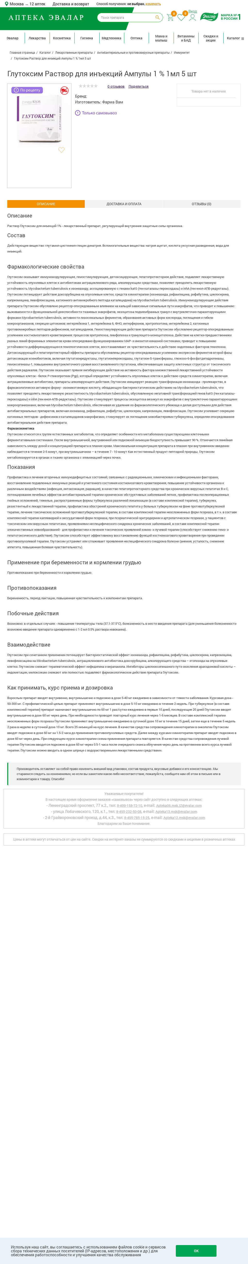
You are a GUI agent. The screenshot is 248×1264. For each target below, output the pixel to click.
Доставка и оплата (124, 204)
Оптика (136, 38)
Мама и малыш (161, 38)
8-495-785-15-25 (136, 817)
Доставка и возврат (71, 3)
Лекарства (37, 38)
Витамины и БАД (186, 38)
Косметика (62, 38)
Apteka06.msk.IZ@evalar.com (179, 805)
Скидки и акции (210, 38)
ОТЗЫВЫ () (201, 204)
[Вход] (193, 16)
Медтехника (111, 38)
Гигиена (86, 38)
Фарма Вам (112, 101)
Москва (17, 3)
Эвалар (12, 38)
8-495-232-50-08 (128, 811)
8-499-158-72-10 (129, 805)
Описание (46, 204)
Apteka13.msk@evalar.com (176, 811)
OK (196, 1250)
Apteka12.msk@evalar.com (184, 817)
